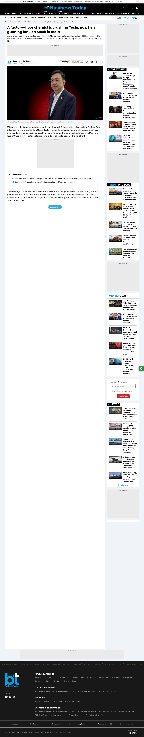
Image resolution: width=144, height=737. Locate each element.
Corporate (92, 677)
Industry (109, 13)
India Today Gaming (66, 2)
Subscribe (125, 8)
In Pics (33, 18)
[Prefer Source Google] (65, 62)
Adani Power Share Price (66, 691)
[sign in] (137, 8)
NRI (6, 18)
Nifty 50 (48, 701)
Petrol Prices (52, 18)
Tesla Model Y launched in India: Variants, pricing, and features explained (45, 182)
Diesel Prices (63, 18)
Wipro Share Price (77, 715)
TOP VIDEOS (123, 184)
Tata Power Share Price (95, 715)
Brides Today (99, 2)
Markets (15, 13)
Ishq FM (107, 2)
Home (7, 13)
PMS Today (74, 18)
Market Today (41, 677)
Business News (9, 22)
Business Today (28, 2)
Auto (67, 681)
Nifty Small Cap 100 (74, 701)
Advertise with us (57, 724)
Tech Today (65, 677)
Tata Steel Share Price (108, 691)
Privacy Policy (81, 724)
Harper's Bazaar (89, 2)
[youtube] (10, 697)
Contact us (34, 724)
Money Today (122, 13)
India (92, 13)
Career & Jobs (15, 18)
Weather (41, 18)
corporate (23, 22)
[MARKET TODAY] (118, 296)
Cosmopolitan (78, 2)
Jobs (75, 681)
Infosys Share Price (127, 711)
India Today (46, 2)
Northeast (55, 2)
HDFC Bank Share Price (88, 691)
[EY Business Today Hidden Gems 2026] (135, 17)
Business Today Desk (21, 61)
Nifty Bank (58, 701)
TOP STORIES (117, 69)
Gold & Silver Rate (79, 13)
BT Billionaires (50, 13)
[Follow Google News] (77, 62)
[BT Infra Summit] (126, 17)
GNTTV (120, 2)
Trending (117, 677)
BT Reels (84, 18)
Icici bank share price (58, 715)
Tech (99, 13)
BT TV (38, 13)
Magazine (27, 13)
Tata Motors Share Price (45, 691)
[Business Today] (65, 8)
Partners (130, 724)
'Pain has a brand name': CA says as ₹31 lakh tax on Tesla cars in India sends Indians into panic (53, 178)
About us (14, 724)
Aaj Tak (114, 2)
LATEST (114, 404)
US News (26, 18)
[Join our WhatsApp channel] (141, 370)
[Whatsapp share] (87, 62)
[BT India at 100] (119, 17)
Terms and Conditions (106, 724)
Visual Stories (105, 677)
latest (17, 22)
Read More (54, 207)
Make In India (64, 13)
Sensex (38, 701)
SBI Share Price (41, 715)
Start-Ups (39, 681)
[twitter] (14, 697)
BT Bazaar (38, 2)
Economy (53, 677)
